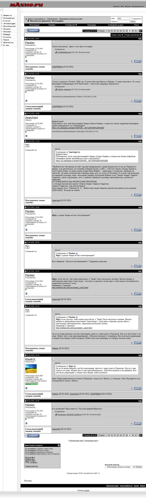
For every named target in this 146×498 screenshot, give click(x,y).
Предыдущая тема (76, 440)
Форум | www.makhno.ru (36, 19)
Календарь (92, 25)
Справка (51, 25)
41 (136, 31)
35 (118, 31)
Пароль (114, 21)
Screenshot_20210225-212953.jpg (70, 414)
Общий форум (52, 19)
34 (115, 31)
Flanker (30, 42)
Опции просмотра (132, 35)
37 (124, 31)
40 (133, 31)
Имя (113, 18)
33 (112, 31)
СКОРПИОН (57, 67)
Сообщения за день (115, 25)
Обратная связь (112, 486)
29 (109, 31)
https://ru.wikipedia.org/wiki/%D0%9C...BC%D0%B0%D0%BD (78, 128)
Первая (101, 31)
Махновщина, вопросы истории (70, 19)
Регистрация (34, 25)
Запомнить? (137, 19)
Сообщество (70, 25)
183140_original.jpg (64, 89)
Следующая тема (90, 440)
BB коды (28, 457)
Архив (136, 486)
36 (121, 31)
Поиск (136, 25)
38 (127, 31)
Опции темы (116, 35)
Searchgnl (31, 117)
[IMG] (27, 461)
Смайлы (28, 459)
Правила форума (31, 466)
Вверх (142, 486)
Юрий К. (30, 359)
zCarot (87, 490)
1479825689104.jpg (64, 52)
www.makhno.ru (126, 486)
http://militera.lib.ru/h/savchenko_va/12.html (70, 288)
